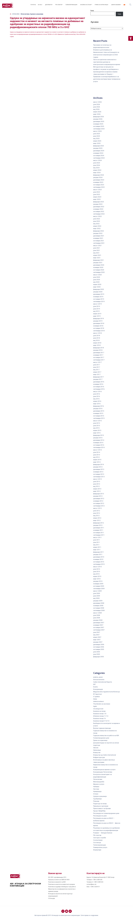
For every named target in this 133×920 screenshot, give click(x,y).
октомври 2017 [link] (98, 357)
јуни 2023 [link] (96, 194)
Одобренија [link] (97, 799)
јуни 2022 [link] (96, 221)
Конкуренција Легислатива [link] (102, 772)
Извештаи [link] (96, 752)
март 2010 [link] (97, 579)
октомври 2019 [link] (98, 299)
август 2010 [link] (97, 567)
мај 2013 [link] (96, 486)
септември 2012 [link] (99, 506)
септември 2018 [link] (99, 331)
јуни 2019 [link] (96, 309)
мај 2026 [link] (96, 109)
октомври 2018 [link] (98, 328)
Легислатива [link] (25, 14)
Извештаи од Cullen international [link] (104, 755)
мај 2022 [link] (96, 224)
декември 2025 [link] (98, 121)
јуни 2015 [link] (96, 425)
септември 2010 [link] (99, 564)
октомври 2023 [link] (98, 185)
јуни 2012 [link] (96, 513)
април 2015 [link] (97, 430)
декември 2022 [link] (98, 206)
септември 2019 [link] (99, 301)
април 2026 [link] (97, 112)
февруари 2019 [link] (98, 318)
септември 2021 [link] (99, 243)
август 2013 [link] (97, 479)
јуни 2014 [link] (96, 455)
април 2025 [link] (97, 141)
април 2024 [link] (97, 170)
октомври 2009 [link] (98, 586)
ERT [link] (94, 684)
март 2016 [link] (97, 404)
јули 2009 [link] (96, 593)
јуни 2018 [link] (96, 338)
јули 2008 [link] (96, 615)
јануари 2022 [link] (97, 233)
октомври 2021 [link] (98, 241)
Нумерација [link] (97, 791)
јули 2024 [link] (96, 163)
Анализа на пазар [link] (86, 4)
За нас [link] (40, 4)
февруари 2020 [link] (98, 289)
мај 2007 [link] (96, 635)
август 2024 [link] (97, 160)
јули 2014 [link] (96, 452)
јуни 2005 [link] (96, 654)
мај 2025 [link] (96, 138)
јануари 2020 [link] (97, 292)
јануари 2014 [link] (97, 467)
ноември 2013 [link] (98, 472)
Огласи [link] (95, 794)
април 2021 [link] (97, 255)
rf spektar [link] (96, 696)
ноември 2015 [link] (98, 413)
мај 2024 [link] (96, 168)
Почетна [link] (33, 4)
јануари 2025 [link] (97, 148)
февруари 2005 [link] (98, 657)
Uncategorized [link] (98, 709)
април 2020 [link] (97, 284)
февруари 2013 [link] (98, 494)
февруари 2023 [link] (98, 202)
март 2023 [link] (97, 199)
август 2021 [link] (97, 245)
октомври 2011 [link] (98, 532)
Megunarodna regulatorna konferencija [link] (106, 692)
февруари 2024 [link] (98, 175)
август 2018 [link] (97, 333)
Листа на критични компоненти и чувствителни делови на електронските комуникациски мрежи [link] (106, 62)
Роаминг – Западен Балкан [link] (102, 833)
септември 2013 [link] (99, 477)
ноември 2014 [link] (98, 442)
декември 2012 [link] (98, 498)
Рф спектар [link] (58, 4)
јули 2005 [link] (96, 652)
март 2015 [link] (97, 433)
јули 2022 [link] (96, 219)
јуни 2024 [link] (96, 165)
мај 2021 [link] (96, 253)
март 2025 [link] (97, 143)
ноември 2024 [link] (98, 153)
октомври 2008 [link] (98, 608)
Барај (92, 10)
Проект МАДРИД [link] (99, 811)
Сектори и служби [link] (99, 838)
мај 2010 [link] (96, 574)
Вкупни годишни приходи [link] (102, 728)
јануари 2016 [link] (97, 408)
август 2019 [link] (97, 304)
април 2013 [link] (97, 489)
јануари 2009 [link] (97, 601)
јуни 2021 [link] (96, 250)
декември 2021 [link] (98, 236)
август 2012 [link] (97, 508)
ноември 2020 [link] (98, 267)
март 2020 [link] (97, 287)
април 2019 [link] (97, 314)
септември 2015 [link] (99, 418)
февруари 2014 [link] (98, 464)
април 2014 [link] (97, 459)
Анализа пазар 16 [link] (99, 718)
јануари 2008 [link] (97, 620)
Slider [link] (95, 699)
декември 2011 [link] (98, 528)
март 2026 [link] (97, 114)
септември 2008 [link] (99, 610)
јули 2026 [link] (96, 104)
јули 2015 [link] (96, 423)
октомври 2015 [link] (98, 416)
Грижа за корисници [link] (101, 4)
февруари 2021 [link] (98, 260)
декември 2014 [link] (98, 440)
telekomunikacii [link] (98, 701)
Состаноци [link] (97, 842)
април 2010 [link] (97, 576)
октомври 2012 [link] (98, 503)
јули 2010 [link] (96, 569)
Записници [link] (97, 750)
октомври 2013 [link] (98, 474)
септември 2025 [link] (99, 129)
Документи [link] (48, 4)
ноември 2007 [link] (98, 625)
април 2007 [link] (97, 637)
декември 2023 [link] (98, 180)
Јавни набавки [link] (116, 4)
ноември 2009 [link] (98, 584)
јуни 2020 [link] (96, 279)
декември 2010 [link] (98, 557)
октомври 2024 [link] (98, 155)
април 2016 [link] (97, 401)
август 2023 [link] (97, 189)
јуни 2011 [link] (96, 542)
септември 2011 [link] (99, 535)
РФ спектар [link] (97, 835)
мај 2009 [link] (96, 598)
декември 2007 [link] (98, 622)
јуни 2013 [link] (96, 484)
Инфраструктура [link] (99, 757)
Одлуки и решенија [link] (36, 14)
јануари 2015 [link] (97, 438)
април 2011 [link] (97, 547)
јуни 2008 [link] (96, 618)
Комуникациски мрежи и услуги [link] (104, 769)
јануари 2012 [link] (97, 525)
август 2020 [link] (97, 275)
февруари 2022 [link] (98, 231)
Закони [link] (95, 748)
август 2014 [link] (97, 450)
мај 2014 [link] (96, 457)
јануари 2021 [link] (97, 262)
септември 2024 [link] (99, 158)
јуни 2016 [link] (96, 396)
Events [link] (95, 687)
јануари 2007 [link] (97, 642)
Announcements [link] (98, 679)
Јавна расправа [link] (98, 762)
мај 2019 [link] (96, 311)
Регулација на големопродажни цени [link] (106, 813)
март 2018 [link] (97, 345)
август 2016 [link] (97, 391)
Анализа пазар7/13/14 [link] (101, 721)
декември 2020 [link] (98, 265)
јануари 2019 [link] (97, 321)
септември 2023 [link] (99, 187)
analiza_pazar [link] (98, 677)
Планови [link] (96, 801)
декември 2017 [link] (98, 352)
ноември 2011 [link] (98, 530)
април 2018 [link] (97, 343)
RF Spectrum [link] (97, 694)
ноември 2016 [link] (98, 384)
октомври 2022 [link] (98, 211)
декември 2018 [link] (98, 323)
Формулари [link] (97, 850)
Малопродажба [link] (98, 782)
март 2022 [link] (97, 228)
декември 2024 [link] (98, 151)
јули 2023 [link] (96, 192)
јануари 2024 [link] (97, 177)
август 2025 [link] (97, 131)
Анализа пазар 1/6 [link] (99, 713)
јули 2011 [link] (96, 540)
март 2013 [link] (97, 491)
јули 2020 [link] (96, 277)
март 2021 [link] (97, 258)
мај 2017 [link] (96, 369)
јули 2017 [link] (96, 365)
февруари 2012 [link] (98, 523)
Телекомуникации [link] (71, 4)
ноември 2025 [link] (98, 124)
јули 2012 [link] (96, 511)
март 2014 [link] (97, 462)
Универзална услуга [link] (100, 847)
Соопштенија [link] (97, 840)
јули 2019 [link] (96, 306)
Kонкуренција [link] (98, 689)
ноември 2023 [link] (98, 182)
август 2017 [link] (97, 362)
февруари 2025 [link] (98, 146)
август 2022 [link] (97, 216)
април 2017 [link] (97, 372)
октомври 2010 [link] (98, 562)
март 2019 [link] (97, 316)
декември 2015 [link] (98, 411)
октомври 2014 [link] (98, 445)
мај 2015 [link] (96, 428)
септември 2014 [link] (99, 447)
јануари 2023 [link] (97, 204)
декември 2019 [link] (98, 294)
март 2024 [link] (97, 172)
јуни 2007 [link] (96, 632)
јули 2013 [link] (96, 481)
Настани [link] (96, 789)
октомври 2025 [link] (98, 126)
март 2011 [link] (97, 550)
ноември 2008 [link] (98, 605)
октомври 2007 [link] (98, 627)
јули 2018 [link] (96, 335)
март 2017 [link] (97, 374)
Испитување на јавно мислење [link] (104, 760)
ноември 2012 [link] (98, 501)
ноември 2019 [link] (98, 297)
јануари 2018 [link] (97, 350)
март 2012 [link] (97, 520)
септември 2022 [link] (99, 214)
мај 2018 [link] (96, 340)
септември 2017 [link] (99, 360)
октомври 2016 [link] (98, 387)
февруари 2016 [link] (98, 406)
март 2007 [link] (97, 640)
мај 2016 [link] (96, 399)
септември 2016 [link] (99, 389)
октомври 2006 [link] (98, 647)
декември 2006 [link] (98, 644)
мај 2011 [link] (96, 545)
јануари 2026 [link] (97, 119)
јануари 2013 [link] (97, 496)
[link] (130, 38)
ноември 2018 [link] (98, 326)
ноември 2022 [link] (98, 209)
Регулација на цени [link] (100, 816)
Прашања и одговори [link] (100, 806)
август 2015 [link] (97, 421)
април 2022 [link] (97, 226)
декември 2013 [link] (98, 469)
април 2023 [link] (97, 197)
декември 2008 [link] (98, 603)
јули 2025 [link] (96, 134)
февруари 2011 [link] (98, 552)
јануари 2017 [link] (97, 379)
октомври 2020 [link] (98, 270)
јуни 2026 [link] (96, 107)
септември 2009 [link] (99, 588)
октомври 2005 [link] (98, 649)
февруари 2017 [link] (98, 377)
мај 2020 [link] (96, 282)
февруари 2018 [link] (98, 348)
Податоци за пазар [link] (100, 803)
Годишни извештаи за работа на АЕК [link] (106, 735)
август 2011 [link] (97, 537)
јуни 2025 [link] (96, 136)
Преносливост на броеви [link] (102, 808)
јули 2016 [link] (96, 394)
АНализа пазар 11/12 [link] (100, 716)
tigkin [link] (95, 706)
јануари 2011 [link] (97, 554)
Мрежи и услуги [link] (98, 784)
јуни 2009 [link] (96, 596)
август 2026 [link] (97, 102)
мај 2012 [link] (96, 515)
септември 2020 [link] (99, 272)
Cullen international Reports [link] (102, 682)
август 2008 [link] (97, 613)
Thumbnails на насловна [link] (101, 704)
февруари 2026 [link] (98, 116)
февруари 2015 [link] (98, 435)
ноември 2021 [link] (98, 238)
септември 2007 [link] (99, 630)
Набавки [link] (96, 786)
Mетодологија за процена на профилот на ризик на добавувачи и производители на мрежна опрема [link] (105, 69)
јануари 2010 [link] (97, 581)
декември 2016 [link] (98, 382)
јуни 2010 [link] (96, 571)
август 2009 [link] (97, 591)
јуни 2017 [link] (96, 367)
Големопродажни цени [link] (101, 738)
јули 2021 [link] (96, 248)
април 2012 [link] (97, 518)
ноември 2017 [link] (98, 355)
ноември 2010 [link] (98, 559)
